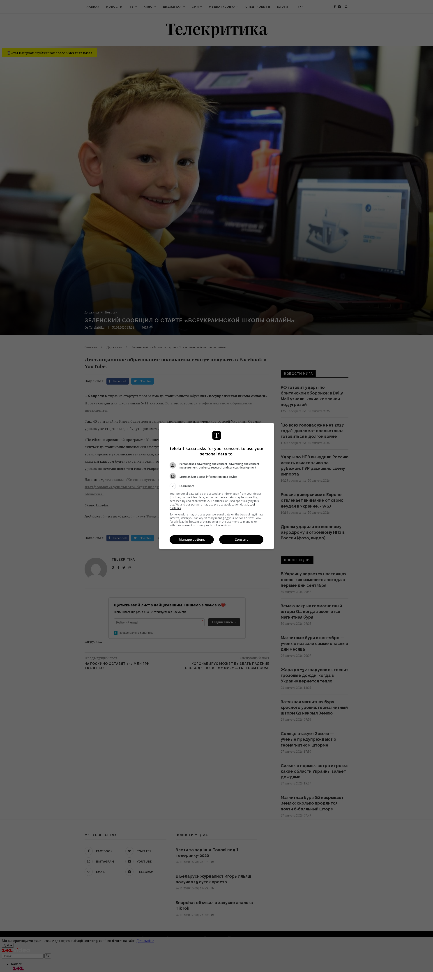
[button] (216, 486)
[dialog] (216, 486)
